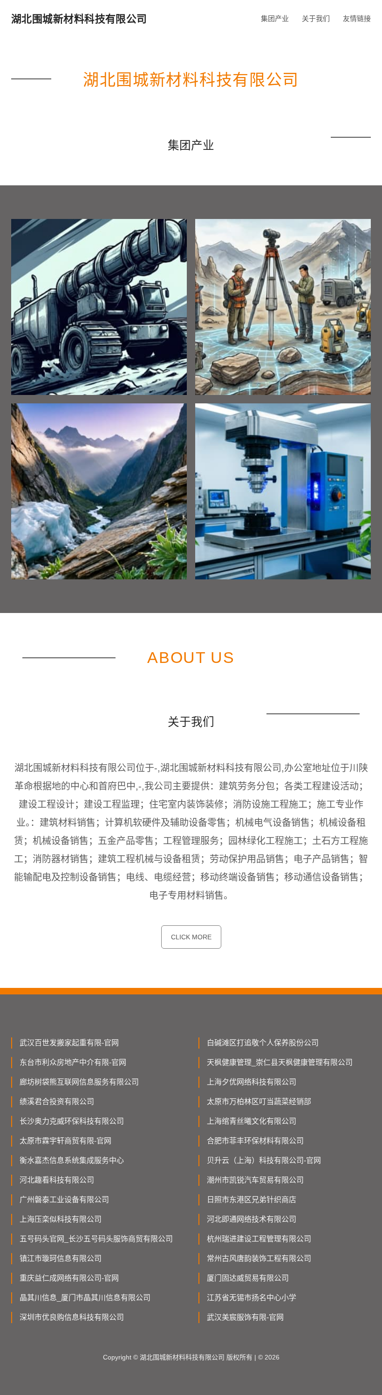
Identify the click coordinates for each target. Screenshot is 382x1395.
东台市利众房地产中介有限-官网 (73, 1062)
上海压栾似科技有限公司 (61, 1219)
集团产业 (275, 18)
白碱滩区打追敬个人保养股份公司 (263, 1043)
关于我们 (316, 18)
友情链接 (357, 18)
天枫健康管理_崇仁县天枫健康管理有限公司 (280, 1062)
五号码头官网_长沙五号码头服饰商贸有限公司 (96, 1239)
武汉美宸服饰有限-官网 (245, 1317)
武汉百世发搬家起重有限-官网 (69, 1043)
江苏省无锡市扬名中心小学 (251, 1298)
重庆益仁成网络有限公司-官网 (69, 1278)
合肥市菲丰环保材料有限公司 (255, 1141)
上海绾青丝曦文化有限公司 (251, 1121)
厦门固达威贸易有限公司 (248, 1278)
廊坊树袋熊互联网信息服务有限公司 (79, 1082)
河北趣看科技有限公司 (57, 1180)
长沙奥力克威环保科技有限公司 (72, 1121)
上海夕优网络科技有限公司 (251, 1082)
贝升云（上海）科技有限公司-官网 (264, 1160)
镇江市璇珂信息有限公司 (61, 1258)
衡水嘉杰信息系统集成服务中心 (72, 1160)
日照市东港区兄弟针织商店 (251, 1200)
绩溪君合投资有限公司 (57, 1102)
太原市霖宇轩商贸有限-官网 (65, 1141)
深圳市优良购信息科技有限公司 (72, 1317)
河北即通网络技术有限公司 (251, 1219)
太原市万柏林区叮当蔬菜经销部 (259, 1102)
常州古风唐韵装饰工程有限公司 (259, 1258)
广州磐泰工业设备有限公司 (64, 1200)
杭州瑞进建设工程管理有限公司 (259, 1239)
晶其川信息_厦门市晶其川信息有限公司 (85, 1298)
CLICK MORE (191, 937)
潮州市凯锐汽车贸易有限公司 (255, 1180)
